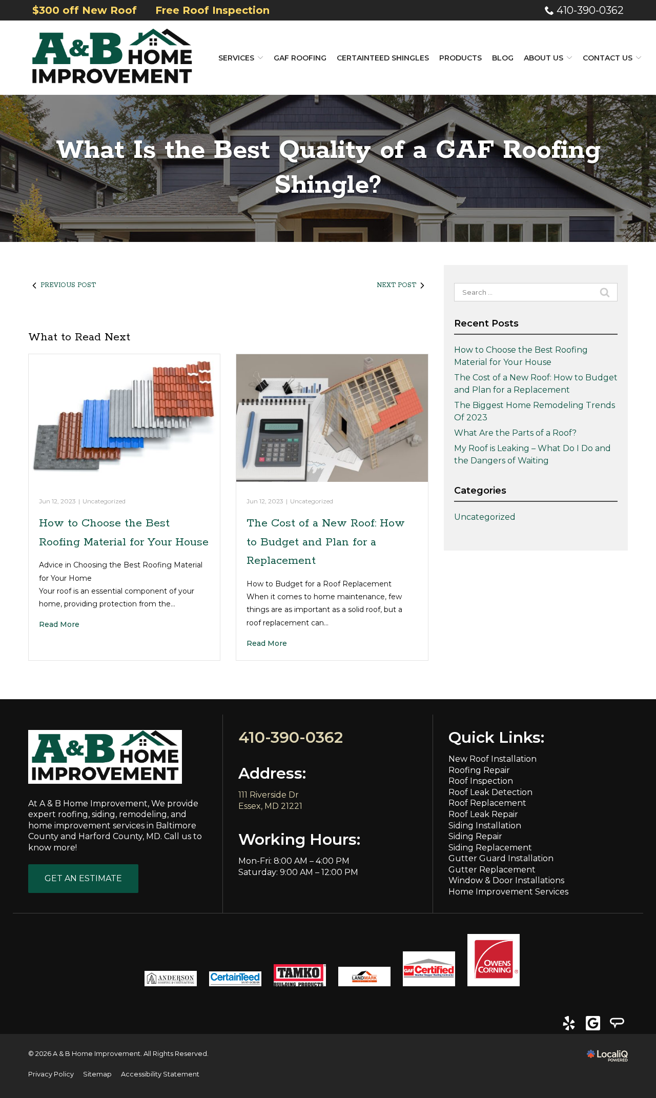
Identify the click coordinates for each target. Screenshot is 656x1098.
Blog (503, 58)
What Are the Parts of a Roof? (515, 433)
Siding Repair (475, 836)
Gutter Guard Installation (501, 858)
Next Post (396, 285)
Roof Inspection (480, 781)
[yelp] (569, 1023)
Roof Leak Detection (490, 792)
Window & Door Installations (506, 880)
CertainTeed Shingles (383, 58)
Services (236, 58)
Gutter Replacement (492, 870)
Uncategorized (104, 501)
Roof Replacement (487, 803)
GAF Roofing (300, 58)
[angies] (617, 1023)
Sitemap (97, 1074)
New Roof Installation (492, 759)
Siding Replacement (490, 847)
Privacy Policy (51, 1074)
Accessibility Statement (160, 1074)
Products (460, 58)
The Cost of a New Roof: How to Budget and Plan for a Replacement (326, 542)
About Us (543, 58)
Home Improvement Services (508, 892)
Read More (59, 624)
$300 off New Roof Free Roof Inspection (151, 10)
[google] (593, 1023)
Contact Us (607, 58)
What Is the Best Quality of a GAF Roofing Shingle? (328, 168)
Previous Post (68, 285)
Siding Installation (484, 825)
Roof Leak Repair (483, 814)
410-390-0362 (590, 10)
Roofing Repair (479, 770)
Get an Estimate (83, 878)
